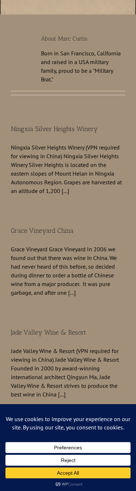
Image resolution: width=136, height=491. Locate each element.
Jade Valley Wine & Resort (48, 332)
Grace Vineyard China (42, 231)
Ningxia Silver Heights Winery (54, 129)
